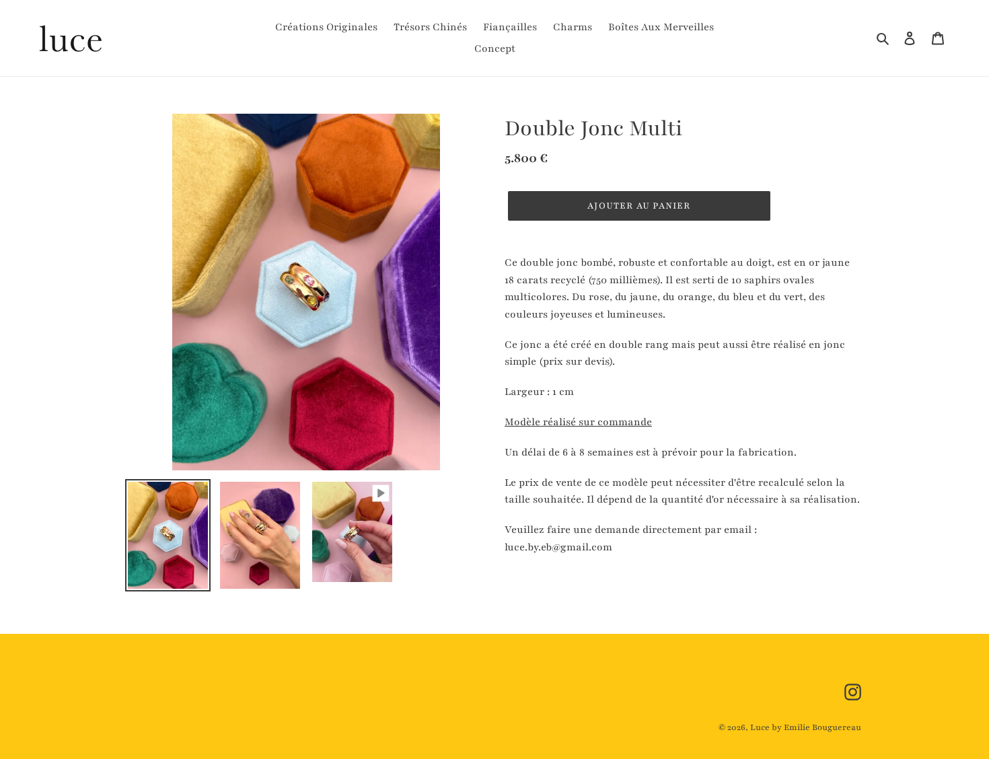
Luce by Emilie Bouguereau (805, 727)
